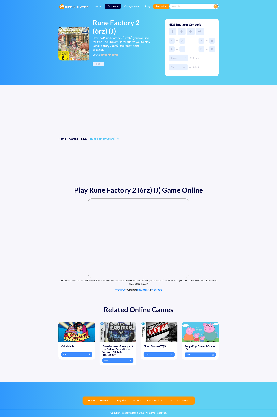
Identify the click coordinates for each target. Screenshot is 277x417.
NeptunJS (120, 289)
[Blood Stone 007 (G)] (159, 332)
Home (98, 6)
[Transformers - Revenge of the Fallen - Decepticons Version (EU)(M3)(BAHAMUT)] (118, 332)
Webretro (156, 289)
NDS (98, 64)
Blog (147, 6)
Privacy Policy (154, 400)
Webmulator (129, 413)
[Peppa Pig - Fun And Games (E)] (200, 332)
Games (104, 400)
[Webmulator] (73, 6)
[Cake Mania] (76, 332)
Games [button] (112, 6)
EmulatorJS (143, 289)
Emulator (161, 6)
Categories (120, 400)
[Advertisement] (138, 115)
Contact (136, 400)
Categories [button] (130, 6)
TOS (169, 400)
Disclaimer (183, 400)
